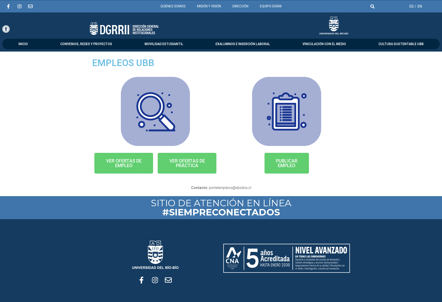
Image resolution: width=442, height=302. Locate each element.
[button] (123, 163)
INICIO (23, 44)
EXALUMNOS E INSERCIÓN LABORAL (242, 44)
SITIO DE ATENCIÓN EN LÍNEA (221, 207)
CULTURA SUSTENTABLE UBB (401, 44)
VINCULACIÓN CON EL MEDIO (324, 44)
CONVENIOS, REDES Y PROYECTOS (86, 44)
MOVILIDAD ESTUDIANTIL (164, 44)
